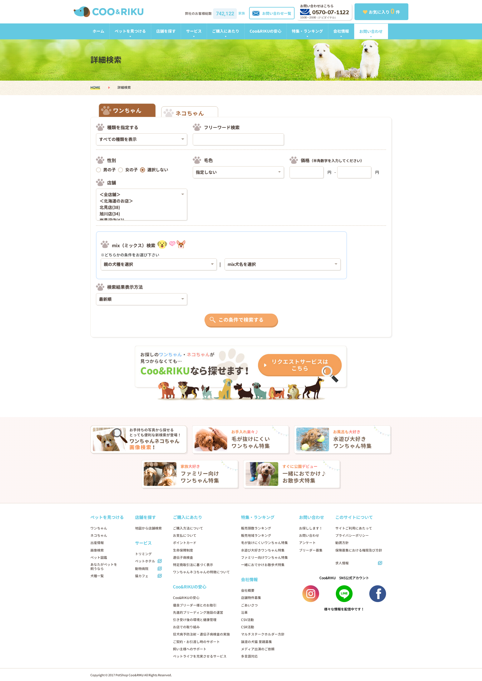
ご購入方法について (188, 528)
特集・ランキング (307, 31)
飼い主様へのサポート (189, 649)
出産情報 (97, 542)
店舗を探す (166, 31)
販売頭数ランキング (256, 528)
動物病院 (141, 568)
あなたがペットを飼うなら (103, 566)
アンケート (307, 542)
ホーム (98, 31)
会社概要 (247, 590)
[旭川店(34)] (139, 214)
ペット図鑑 (98, 557)
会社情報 (341, 31)
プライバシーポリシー (352, 535)
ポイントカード (184, 542)
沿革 (244, 612)
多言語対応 (249, 656)
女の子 (131, 170)
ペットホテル (145, 561)
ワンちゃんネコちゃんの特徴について (201, 572)
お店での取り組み (186, 627)
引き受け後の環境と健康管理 (194, 619)
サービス (194, 31)
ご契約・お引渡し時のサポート (196, 641)
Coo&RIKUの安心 (265, 31)
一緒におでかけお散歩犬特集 (263, 564)
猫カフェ (141, 576)
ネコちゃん (98, 535)
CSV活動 (247, 619)
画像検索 (97, 550)
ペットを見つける (130, 31)
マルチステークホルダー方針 (263, 634)
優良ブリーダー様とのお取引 (194, 605)
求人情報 (342, 563)
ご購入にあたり (225, 31)
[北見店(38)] (139, 207)
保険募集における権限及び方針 (358, 550)
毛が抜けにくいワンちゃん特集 (264, 542)
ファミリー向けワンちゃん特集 (264, 557)
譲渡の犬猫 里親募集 (256, 641)
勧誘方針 (342, 542)
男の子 (109, 170)
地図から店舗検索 (148, 528)
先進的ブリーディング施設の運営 (198, 612)
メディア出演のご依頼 (257, 649)
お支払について (184, 535)
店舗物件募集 (251, 597)
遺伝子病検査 (183, 557)
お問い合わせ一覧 (276, 13)
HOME (95, 87)
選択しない (157, 170)
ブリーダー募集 (310, 550)
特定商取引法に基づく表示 (193, 564)
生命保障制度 (183, 550)
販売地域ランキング (256, 535)
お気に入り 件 (384, 11)
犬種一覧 (97, 576)
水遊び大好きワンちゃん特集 (263, 550)
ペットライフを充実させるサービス (199, 656)
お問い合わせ (371, 31)
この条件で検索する (241, 319)
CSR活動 (247, 627)
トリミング (143, 554)
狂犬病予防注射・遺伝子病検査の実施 (201, 634)
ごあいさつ (249, 605)
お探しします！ (310, 528)
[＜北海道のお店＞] (139, 201)
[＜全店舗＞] (139, 195)
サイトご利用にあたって (353, 528)
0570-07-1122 (330, 12)
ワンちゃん (98, 528)
